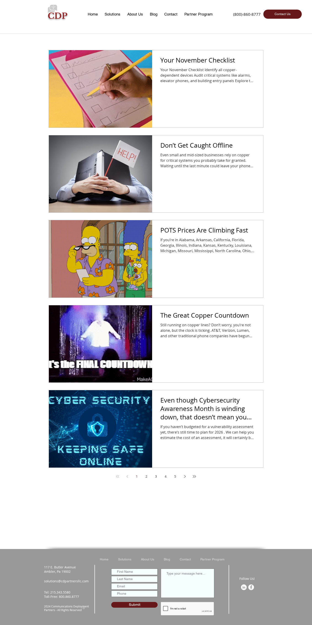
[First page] (118, 476)
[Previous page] (127, 476)
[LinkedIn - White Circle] (244, 587)
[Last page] (194, 476)
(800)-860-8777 (247, 14)
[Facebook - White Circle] (251, 587)
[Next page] (185, 476)
